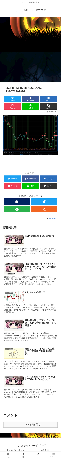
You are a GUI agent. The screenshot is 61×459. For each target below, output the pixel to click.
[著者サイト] (17, 201)
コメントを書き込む (30, 424)
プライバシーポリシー (16, 450)
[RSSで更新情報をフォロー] (44, 209)
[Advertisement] (30, 50)
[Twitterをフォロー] (44, 201)
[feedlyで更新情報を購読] (17, 209)
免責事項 (45, 450)
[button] (55, 315)
